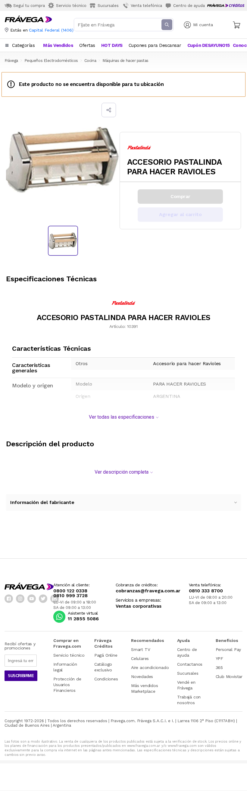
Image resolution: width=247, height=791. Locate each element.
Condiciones (106, 678)
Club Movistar (229, 676)
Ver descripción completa (122, 472)
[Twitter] (43, 598)
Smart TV (140, 649)
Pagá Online (105, 655)
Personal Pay (228, 649)
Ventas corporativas (138, 606)
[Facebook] (9, 598)
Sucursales (187, 673)
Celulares (140, 658)
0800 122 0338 (70, 590)
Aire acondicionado (150, 667)
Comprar (180, 196)
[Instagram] (20, 598)
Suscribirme (21, 675)
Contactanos (189, 664)
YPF (219, 658)
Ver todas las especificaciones (121, 417)
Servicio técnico (69, 655)
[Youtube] (31, 598)
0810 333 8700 (206, 590)
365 (219, 667)
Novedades (142, 676)
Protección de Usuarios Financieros (67, 684)
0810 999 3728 (70, 595)
